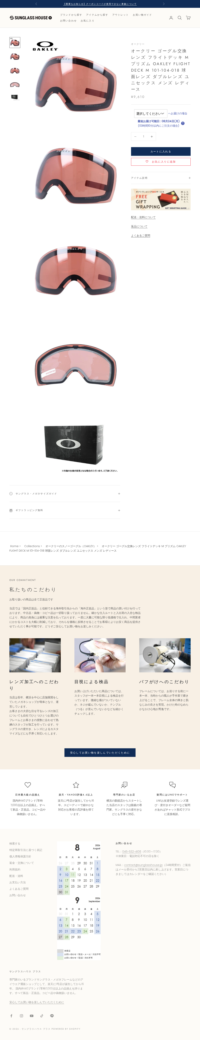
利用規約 (14, 869)
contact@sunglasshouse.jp (143, 865)
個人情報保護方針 (20, 856)
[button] (183, 123)
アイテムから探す (97, 15)
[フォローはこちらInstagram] (21, 1016)
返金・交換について (21, 863)
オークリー (138, 44)
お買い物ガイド (142, 15)
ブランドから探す (71, 15)
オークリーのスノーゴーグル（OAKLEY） (71, 546)
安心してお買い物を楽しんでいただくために (100, 753)
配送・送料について (143, 217)
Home (14, 546)
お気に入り (88, 20)
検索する (14, 843)
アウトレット (120, 15)
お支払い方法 (17, 882)
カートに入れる (160, 151)
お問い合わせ (68, 20)
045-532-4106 (131, 851)
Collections (32, 546)
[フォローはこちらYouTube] (32, 1016)
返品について (139, 226)
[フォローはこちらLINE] (52, 1016)
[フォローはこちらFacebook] (11, 1016)
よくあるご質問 (140, 235)
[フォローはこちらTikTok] (42, 1016)
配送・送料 (16, 876)
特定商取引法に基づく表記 (25, 850)
